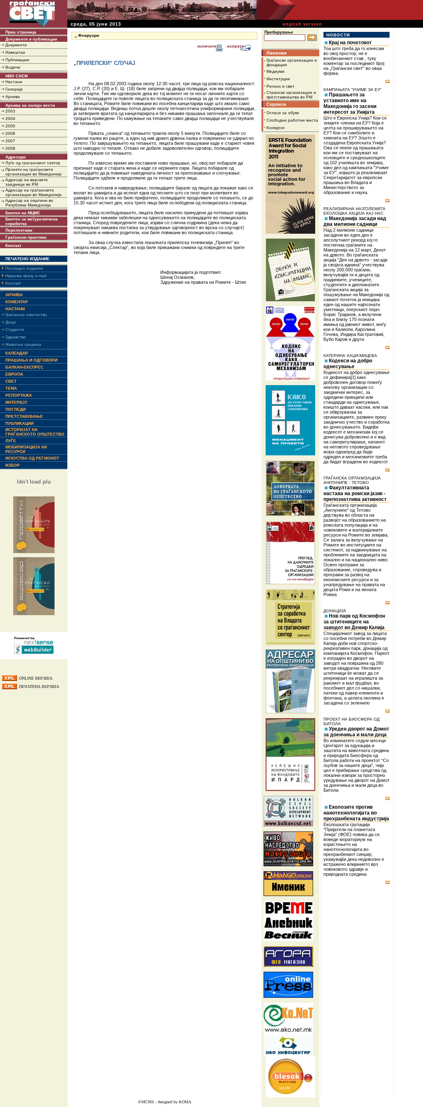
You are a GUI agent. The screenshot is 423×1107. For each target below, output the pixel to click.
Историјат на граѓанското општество (34, 431)
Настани (13, 81)
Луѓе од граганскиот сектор (32, 163)
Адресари (15, 157)
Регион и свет (280, 86)
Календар (16, 353)
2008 (10, 148)
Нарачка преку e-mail (25, 275)
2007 (10, 141)
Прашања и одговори (31, 360)
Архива (12, 96)
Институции (278, 79)
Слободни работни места (292, 120)
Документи (16, 45)
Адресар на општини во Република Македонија (29, 202)
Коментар (16, 302)
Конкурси (275, 127)
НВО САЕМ (16, 76)
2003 (10, 111)
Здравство (15, 337)
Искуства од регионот (32, 458)
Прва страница (20, 32)
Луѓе (10, 440)
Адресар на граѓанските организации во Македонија (33, 192)
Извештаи (15, 52)
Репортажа (18, 395)
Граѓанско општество (26, 314)
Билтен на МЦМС (22, 213)
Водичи (12, 67)
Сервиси (276, 104)
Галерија (14, 89)
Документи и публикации (31, 39)
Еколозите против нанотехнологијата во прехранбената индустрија (356, 813)
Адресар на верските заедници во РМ (26, 182)
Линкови (276, 52)
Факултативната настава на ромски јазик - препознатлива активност (355, 493)
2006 (10, 133)
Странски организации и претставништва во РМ (291, 94)
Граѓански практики (25, 237)
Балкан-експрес (24, 367)
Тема (11, 388)
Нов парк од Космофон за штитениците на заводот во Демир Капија (354, 621)
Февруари (88, 35)
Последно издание (24, 268)
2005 (10, 126)
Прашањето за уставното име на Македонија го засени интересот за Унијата (349, 103)
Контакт (13, 245)
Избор (12, 465)
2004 (10, 118)
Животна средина (23, 344)
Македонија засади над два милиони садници (354, 221)
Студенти (14, 329)
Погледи (15, 409)
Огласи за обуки (282, 112)
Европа (14, 374)
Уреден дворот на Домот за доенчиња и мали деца (356, 732)
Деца (10, 322)
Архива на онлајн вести (30, 105)
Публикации (17, 60)
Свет (11, 381)
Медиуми (275, 71)
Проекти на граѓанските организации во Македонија (33, 171)
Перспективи (18, 230)
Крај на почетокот (350, 43)
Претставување (24, 416)
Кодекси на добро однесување (347, 363)
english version (302, 24)
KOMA (185, 1102)
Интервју (16, 402)
